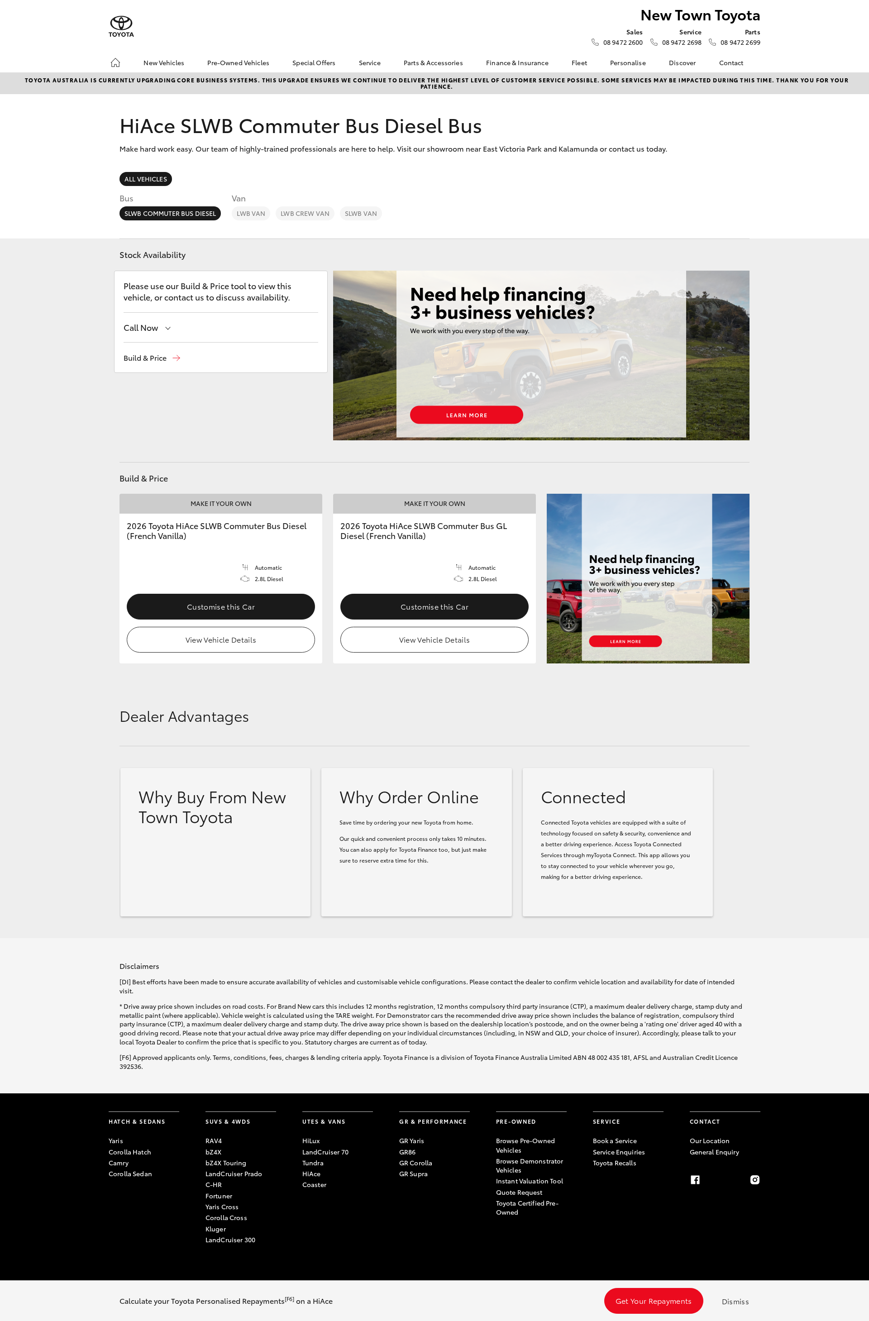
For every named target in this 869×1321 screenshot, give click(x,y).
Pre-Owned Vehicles (238, 62)
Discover (682, 62)
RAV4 (213, 1140)
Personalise (628, 62)
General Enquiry (714, 1151)
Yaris (116, 1140)
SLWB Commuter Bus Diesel (170, 213)
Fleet (579, 62)
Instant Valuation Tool (529, 1180)
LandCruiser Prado (233, 1173)
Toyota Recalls (614, 1162)
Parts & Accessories (433, 62)
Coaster (314, 1184)
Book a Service (615, 1140)
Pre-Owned (516, 1121)
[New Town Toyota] (121, 26)
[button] (152, 358)
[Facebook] (695, 1179)
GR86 (407, 1151)
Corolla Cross (226, 1217)
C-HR (213, 1184)
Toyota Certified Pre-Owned (527, 1207)
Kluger (215, 1228)
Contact (731, 62)
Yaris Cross (222, 1206)
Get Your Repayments (654, 1300)
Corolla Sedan (130, 1173)
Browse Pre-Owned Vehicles (525, 1145)
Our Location (710, 1140)
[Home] (115, 62)
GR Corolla (415, 1162)
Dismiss (735, 1301)
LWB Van (251, 213)
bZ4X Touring (226, 1162)
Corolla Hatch (130, 1151)
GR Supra (413, 1173)
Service (370, 62)
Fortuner (218, 1195)
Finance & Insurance (517, 62)
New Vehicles (163, 62)
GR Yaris (411, 1140)
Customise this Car (221, 606)
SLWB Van (361, 213)
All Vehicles (145, 178)
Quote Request (519, 1192)
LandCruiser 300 (230, 1239)
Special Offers (313, 62)
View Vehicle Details (221, 639)
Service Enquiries (619, 1151)
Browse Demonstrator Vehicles (529, 1165)
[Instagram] (755, 1179)
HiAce (311, 1173)
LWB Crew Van (305, 213)
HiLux (311, 1140)
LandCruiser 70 (325, 1151)
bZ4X (213, 1151)
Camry (119, 1162)
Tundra (313, 1162)
